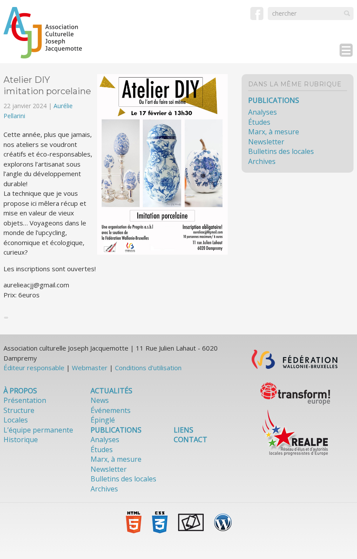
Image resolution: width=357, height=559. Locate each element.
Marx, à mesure (273, 131)
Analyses (262, 112)
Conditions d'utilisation (148, 367)
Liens (183, 430)
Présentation (24, 400)
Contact (190, 439)
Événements (111, 410)
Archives (262, 161)
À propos (20, 390)
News (100, 400)
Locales (15, 420)
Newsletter (266, 142)
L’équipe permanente (38, 430)
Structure (18, 410)
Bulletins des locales (281, 151)
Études (259, 122)
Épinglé (103, 420)
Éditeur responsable (33, 367)
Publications (273, 100)
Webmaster (90, 367)
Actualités (111, 390)
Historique (20, 439)
